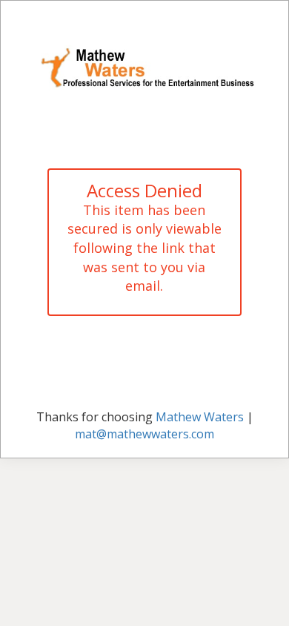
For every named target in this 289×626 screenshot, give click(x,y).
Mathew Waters (200, 417)
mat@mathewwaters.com (144, 434)
